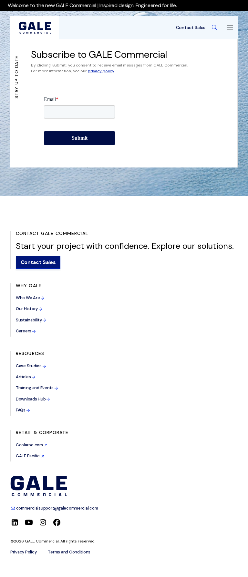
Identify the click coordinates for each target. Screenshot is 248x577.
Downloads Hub (31, 399)
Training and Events (35, 387)
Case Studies (29, 366)
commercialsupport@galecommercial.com (56, 508)
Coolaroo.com (30, 445)
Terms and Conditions (69, 552)
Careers (24, 331)
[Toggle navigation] (230, 28)
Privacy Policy (23, 552)
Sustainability (29, 320)
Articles (24, 377)
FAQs (21, 410)
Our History (27, 308)
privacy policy (101, 71)
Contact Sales (190, 27)
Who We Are (28, 297)
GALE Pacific (28, 456)
